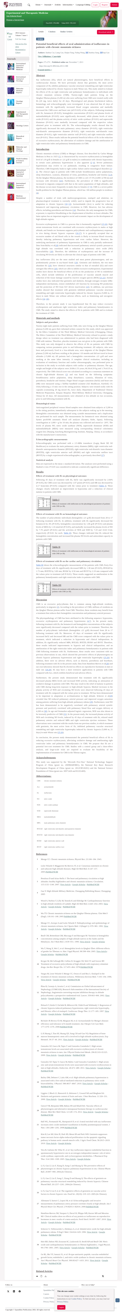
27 (103, 455)
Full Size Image (20, 39)
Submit (114, 5)
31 (65, 714)
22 (104, 278)
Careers (46, 1294)
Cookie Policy (76, 1299)
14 (74, 210)
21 (101, 278)
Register (105, 5)
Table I (102, 486)
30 (45, 711)
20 (56, 269)
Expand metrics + (45, 70)
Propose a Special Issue (15, 20)
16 (106, 224)
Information (67, 5)
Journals (47, 5)
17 (80, 233)
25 (105, 657)
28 (107, 664)
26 (47, 299)
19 (76, 262)
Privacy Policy (62, 1302)
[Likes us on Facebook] (20, 1291)
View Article (65, 884)
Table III (39, 565)
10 (66, 204)
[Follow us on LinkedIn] (14, 1291)
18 (57, 245)
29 (111, 696)
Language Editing (83, 5)
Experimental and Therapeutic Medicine (27, 13)
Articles (58, 5)
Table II (67, 533)
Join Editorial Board (14, 16)
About (38, 5)
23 (88, 287)
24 (44, 299)
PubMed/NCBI (52, 872)
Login (95, 5)
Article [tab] (41, 32)
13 (70, 204)
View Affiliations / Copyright (49, 56)
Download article (105, 32)
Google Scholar (78, 884)
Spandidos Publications (52, 1290)
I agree (61, 1307)
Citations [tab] (52, 32)
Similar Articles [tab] (66, 32)
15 (103, 224)
